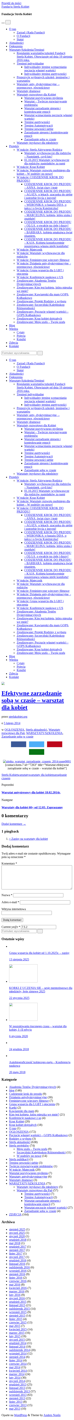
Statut (20, 39)
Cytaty (21, 332)
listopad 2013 (17, 1388)
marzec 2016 (16, 1291)
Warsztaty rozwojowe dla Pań (34, 1190)
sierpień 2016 (17, 1274)
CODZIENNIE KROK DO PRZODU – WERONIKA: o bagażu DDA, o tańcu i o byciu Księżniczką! (47, 205)
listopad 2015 (17, 1305)
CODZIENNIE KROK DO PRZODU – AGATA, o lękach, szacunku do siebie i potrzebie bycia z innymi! (48, 194)
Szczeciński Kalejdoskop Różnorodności (41, 1152)
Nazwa (7, 895)
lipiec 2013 (15, 1401)
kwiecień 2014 (18, 1370)
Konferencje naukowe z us (25, 1118)
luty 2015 (14, 1336)
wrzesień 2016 (18, 1270)
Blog (12, 325)
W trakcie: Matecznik (29, 249)
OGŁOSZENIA (14, 729)
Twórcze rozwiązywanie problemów (31, 1166)
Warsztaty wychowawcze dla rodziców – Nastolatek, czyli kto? (47, 154)
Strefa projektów (19, 1145)
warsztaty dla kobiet (41, 774)
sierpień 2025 (17, 1229)
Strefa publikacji (19, 1159)
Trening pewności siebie (38, 129)
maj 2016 (14, 1284)
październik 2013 (19, 1391)
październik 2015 (19, 1308)
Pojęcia (21, 335)
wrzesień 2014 (18, 1353)
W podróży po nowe (29, 1155)
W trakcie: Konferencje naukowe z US (40, 277)
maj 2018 (14, 1243)
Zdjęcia (13, 342)
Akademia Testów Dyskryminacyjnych (32, 1087)
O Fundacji (23, 36)
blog (11, 1090)
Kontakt (14, 346)
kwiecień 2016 (18, 1288)
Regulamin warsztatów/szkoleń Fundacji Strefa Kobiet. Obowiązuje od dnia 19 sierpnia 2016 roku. (44, 57)
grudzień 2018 (17, 1239)
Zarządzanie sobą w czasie (40, 139)
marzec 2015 (16, 1332)
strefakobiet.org (18, 716)
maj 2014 (14, 1367)
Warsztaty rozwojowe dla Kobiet (36, 94)
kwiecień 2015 (18, 1329)
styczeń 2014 (17, 1381)
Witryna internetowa (14, 909)
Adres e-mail (10, 902)
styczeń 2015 (17, 1339)
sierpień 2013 (17, 1398)
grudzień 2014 (17, 1343)
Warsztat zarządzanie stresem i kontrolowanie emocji (42, 110)
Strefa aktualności (36, 729)
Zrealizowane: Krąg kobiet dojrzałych (39, 318)
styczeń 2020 (17, 1236)
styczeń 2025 (17, 1232)
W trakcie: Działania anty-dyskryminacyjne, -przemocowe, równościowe (44, 265)
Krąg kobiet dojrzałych (23, 1124)
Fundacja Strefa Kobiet (15, 6)
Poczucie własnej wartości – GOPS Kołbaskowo (38, 1135)
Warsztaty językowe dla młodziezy (37, 142)
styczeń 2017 (17, 1257)
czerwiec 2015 (18, 1322)
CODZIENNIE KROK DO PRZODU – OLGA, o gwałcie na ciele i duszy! (47, 223)
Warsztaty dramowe (28, 91)
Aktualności (16, 42)
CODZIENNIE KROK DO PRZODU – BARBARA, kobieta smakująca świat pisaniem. (48, 232)
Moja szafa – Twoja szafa (32, 1149)
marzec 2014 (16, 1374)
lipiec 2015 (15, 1319)
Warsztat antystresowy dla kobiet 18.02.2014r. (31, 792)
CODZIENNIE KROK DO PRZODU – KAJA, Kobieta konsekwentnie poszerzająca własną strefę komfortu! (47, 243)
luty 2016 (14, 1294)
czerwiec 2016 (18, 1281)
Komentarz (9, 863)
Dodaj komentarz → (14, 823)
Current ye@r (11, 926)
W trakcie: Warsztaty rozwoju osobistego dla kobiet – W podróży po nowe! (43, 172)
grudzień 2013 (17, 1384)
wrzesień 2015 (18, 1312)
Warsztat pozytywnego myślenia (43, 98)
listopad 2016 (17, 1263)
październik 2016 (19, 1267)
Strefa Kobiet (9, 774)
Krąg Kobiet (16, 1121)
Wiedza (13, 328)
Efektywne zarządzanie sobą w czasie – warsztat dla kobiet (33, 700)
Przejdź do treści (11, 3)
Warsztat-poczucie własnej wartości (45, 1207)
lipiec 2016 (15, 1277)
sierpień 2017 (17, 1250)
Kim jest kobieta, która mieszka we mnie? (34, 1114)
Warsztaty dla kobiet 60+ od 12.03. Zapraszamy (32, 807)
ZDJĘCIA (15, 1214)
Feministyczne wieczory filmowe (29, 1100)
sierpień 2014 (17, 1357)
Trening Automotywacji (38, 125)
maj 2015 (14, 1326)
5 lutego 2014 (12, 723)
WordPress (20, 1415)
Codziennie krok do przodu (25, 1093)
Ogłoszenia (16, 46)
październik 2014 (19, 1350)
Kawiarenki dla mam (21, 1111)
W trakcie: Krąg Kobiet (31, 167)
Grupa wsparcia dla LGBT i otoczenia (32, 1104)
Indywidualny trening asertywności (45, 73)
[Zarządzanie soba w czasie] (37, 761)
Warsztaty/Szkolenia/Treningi (26, 49)
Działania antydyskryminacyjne (28, 1097)
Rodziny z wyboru (20, 1138)
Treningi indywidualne (30, 63)
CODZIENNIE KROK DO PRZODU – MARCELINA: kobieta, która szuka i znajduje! (48, 215)
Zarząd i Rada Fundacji (31, 32)
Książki (21, 339)
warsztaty (23, 774)
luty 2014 (14, 1377)
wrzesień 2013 (18, 1394)
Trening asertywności (37, 122)
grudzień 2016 (17, 1260)
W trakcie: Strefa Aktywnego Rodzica (39, 149)
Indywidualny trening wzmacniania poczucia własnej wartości (45, 68)
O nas (12, 29)
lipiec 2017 (15, 1253)
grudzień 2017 (17, 1246)
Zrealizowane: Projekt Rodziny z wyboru (41, 301)
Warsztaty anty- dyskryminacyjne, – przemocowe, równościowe (38, 86)
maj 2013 (14, 1408)
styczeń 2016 (17, 1298)
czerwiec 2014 (18, 1363)
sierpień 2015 (17, 1315)
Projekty (14, 146)
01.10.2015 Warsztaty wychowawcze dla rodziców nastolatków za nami (46, 161)
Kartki (13, 1107)
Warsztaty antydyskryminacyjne (28, 1176)
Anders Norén (52, 1415)
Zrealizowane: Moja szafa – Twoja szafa (41, 322)
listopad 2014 (17, 1346)
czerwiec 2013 (18, 1405)
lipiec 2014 (15, 1360)
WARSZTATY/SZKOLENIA (44, 733)
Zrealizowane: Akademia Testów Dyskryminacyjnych (36, 282)
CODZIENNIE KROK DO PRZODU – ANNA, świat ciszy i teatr (47, 185)
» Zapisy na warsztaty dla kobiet (28, 838)
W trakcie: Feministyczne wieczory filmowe (43, 260)
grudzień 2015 (17, 1301)
